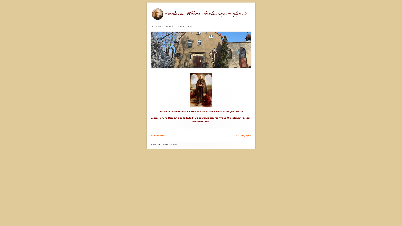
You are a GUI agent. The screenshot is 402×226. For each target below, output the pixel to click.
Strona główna (156, 26)
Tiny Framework (164, 144)
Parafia (168, 26)
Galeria (179, 26)
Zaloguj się (173, 144)
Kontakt (191, 26)
